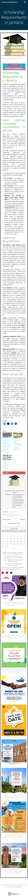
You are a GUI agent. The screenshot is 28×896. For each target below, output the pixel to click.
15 (24, 539)
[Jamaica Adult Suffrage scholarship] (7, 457)
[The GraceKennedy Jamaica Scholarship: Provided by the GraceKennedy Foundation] (7, 435)
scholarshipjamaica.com (9, 96)
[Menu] (25, 2)
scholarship (6, 412)
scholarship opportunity (14, 325)
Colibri (20, 887)
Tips (20, 515)
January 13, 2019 (16, 58)
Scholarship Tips (13, 511)
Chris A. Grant (7, 58)
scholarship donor (17, 249)
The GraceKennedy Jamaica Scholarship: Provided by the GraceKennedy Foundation (6, 443)
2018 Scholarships (10, 513)
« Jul (13, 549)
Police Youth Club (8, 297)
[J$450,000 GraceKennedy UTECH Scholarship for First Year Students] (17, 435)
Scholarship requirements (12, 515)
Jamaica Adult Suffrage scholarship (6, 462)
